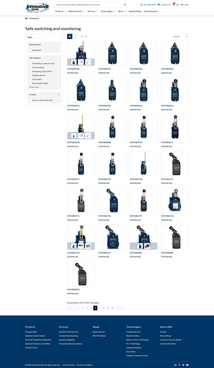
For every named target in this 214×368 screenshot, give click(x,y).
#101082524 (73, 105)
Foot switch (36, 79)
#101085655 (136, 252)
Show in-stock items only (42, 100)
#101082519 (104, 68)
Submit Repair (135, 11)
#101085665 (167, 252)
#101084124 (167, 215)
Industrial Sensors (133, 332)
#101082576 (104, 179)
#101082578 (136, 179)
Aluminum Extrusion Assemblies (37, 344)
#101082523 (167, 68)
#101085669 (73, 289)
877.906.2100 (150, 4)
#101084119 (136, 215)
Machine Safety (132, 336)
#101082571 (167, 142)
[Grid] (69, 36)
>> (122, 308)
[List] (75, 36)
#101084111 (167, 179)
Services (91, 11)
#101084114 (73, 215)
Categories (34, 18)
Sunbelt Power (31, 348)
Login (186, 4)
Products (59, 11)
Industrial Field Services (68, 332)
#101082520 (136, 68)
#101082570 (136, 142)
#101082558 (73, 142)
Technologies (107, 11)
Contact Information (168, 344)
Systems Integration (67, 340)
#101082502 (73, 68)
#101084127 (104, 252)
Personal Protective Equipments (38, 340)
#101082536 (104, 105)
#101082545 (167, 105)
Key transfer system (40, 83)
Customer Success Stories (170, 340)
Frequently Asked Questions (70, 344)
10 (112, 308)
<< (70, 308)
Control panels (38, 67)
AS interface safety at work (43, 63)
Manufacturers (75, 11)
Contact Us (165, 4)
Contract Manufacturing (68, 336)
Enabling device (38, 75)
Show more (34, 87)
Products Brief (31, 332)
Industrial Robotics (133, 348)
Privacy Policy (69, 365)
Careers (163, 332)
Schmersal (36, 50)
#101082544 (136, 105)
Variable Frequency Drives (137, 356)
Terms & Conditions (84, 365)
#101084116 (104, 215)
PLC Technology (133, 344)
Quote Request (151, 11)
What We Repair (99, 336)
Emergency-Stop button (42, 71)
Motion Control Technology (137, 340)
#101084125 (73, 252)
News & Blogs (165, 336)
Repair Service (99, 332)
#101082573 (73, 179)
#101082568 (104, 142)
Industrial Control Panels (35, 336)
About (120, 11)
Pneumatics (131, 352)
